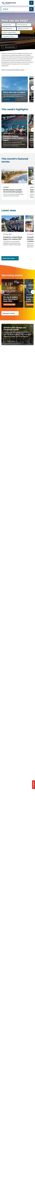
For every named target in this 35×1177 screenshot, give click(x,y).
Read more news (9, 258)
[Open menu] (31, 3)
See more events (9, 313)
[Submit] (31, 9)
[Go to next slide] (33, 88)
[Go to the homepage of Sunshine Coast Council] (14, 3)
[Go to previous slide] (2, 130)
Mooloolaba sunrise (10, 47)
